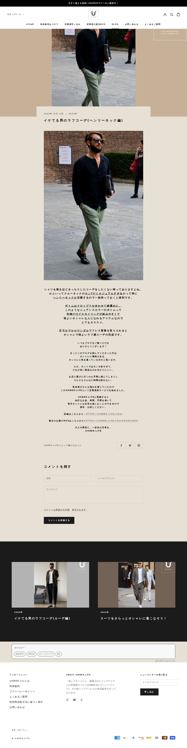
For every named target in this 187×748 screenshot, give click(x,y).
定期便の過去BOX (96, 24)
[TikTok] (81, 700)
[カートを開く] (178, 14)
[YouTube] (74, 700)
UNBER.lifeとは (19, 681)
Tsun (173, 661)
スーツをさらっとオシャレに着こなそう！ (134, 618)
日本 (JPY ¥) (14, 14)
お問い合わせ (132, 24)
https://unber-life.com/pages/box (111, 421)
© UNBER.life (21, 739)
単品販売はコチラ (49, 24)
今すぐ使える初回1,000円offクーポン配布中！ (93, 3)
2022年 (20, 654)
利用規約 (14, 686)
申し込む (149, 692)
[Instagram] (67, 700)
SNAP (31, 654)
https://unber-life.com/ (104, 414)
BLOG (115, 24)
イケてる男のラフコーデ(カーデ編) (42, 618)
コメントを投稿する (59, 520)
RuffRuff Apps (163, 661)
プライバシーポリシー (22, 691)
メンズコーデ (46, 654)
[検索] (171, 14)
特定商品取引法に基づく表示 (26, 702)
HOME (30, 24)
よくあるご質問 (153, 24)
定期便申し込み (73, 24)
